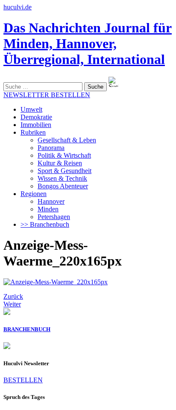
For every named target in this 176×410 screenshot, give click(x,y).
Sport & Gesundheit (64, 170)
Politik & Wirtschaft (64, 155)
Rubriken (33, 132)
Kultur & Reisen (60, 163)
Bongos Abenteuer (63, 186)
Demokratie (36, 117)
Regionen (34, 193)
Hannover (51, 201)
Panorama (51, 147)
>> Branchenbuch (45, 224)
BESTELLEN (23, 380)
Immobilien (36, 124)
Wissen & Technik (62, 178)
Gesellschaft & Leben (67, 140)
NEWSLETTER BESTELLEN (46, 94)
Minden (48, 209)
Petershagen (54, 216)
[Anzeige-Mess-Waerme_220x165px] (55, 282)
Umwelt (31, 109)
